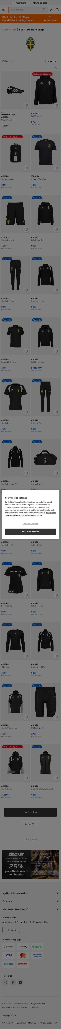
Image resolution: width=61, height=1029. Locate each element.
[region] (31, 514)
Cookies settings (30, 524)
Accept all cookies (30, 532)
